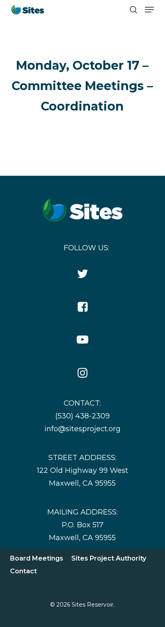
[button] (149, 10)
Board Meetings (36, 558)
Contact (23, 571)
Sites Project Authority (108, 558)
